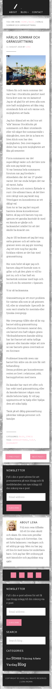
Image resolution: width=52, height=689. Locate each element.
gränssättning (20, 440)
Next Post (38, 456)
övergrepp (12, 443)
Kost (8, 658)
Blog (22, 436)
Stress (29, 436)
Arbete (37, 658)
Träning (27, 658)
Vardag (11, 665)
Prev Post (14, 456)
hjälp (32, 440)
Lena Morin (26, 4)
